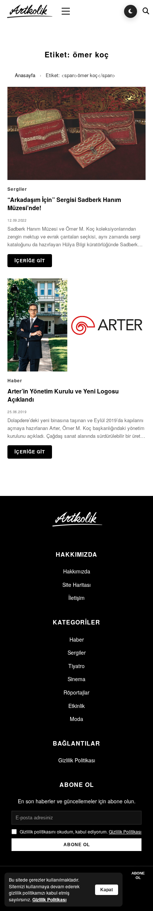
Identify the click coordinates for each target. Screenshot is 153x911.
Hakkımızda (76, 571)
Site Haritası (76, 584)
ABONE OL (77, 844)
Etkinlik (76, 705)
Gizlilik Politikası (76, 760)
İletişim (76, 597)
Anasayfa (25, 75)
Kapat (106, 889)
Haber (76, 639)
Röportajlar (76, 692)
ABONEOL (138, 875)
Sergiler (77, 652)
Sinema (76, 679)
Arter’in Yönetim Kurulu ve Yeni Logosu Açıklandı (63, 395)
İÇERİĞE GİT (29, 260)
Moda (76, 718)
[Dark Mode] (130, 11)
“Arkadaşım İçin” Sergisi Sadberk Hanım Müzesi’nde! (64, 203)
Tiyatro (76, 666)
